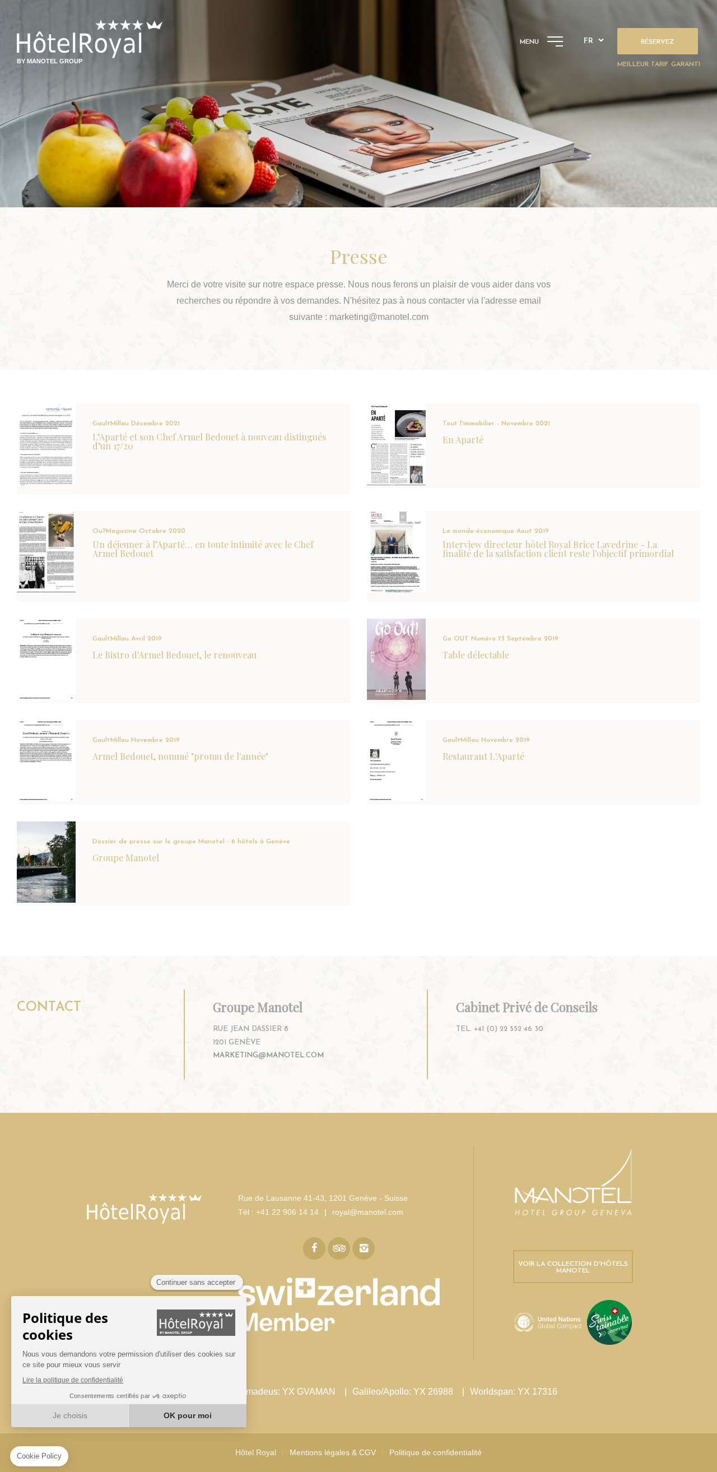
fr (588, 41)
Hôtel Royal (255, 1452)
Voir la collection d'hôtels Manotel (573, 1267)
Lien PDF (183, 448)
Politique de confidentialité (435, 1452)
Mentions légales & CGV (333, 1452)
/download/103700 (183, 556)
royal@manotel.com (367, 1212)
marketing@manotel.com (268, 1055)
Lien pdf (533, 556)
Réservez (657, 42)
